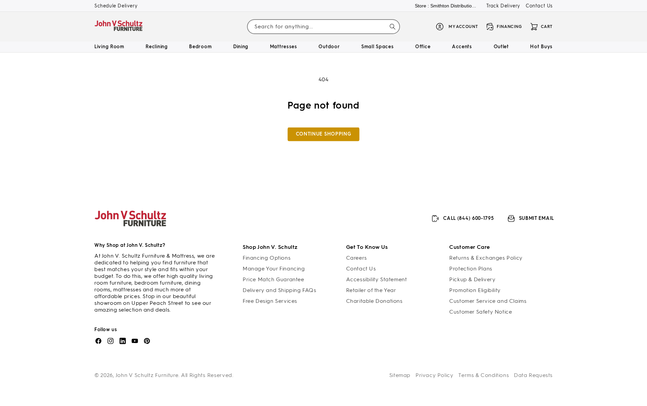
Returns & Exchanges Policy (486, 258)
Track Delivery (503, 6)
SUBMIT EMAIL (536, 218)
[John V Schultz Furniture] (119, 26)
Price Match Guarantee (273, 279)
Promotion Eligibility (475, 290)
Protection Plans (470, 268)
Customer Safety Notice (480, 312)
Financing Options (266, 258)
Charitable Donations (374, 301)
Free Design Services (270, 301)
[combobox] (323, 27)
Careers (356, 258)
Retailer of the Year (371, 290)
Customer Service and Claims (487, 301)
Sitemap (399, 375)
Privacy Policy (434, 375)
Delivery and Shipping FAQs (279, 290)
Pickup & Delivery (472, 279)
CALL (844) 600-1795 (468, 218)
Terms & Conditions (483, 375)
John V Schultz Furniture (147, 375)
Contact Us (539, 6)
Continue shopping (323, 134)
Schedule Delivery (115, 6)
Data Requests (533, 375)
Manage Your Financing (274, 268)
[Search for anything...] (392, 26)
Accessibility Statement (376, 279)
